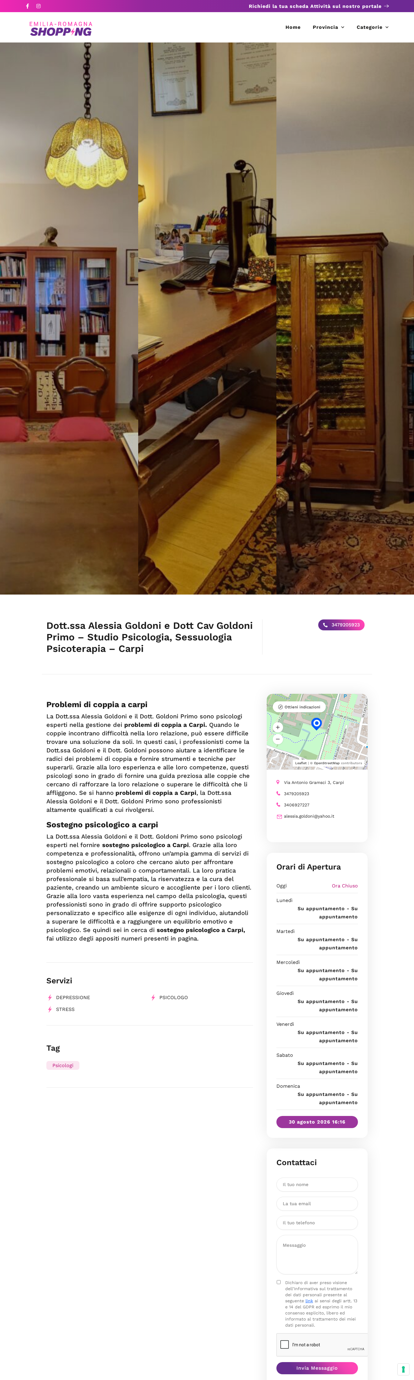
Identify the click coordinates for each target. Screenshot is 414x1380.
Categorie (369, 27)
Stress (65, 1009)
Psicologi (62, 1065)
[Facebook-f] (27, 6)
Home (293, 27)
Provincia (325, 27)
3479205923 (345, 625)
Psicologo (173, 997)
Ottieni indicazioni (302, 707)
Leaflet (301, 763)
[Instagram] (38, 6)
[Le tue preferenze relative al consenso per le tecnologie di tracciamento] (403, 1369)
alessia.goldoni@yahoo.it (309, 816)
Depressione (73, 997)
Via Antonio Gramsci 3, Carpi (314, 782)
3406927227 (296, 804)
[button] (278, 727)
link (309, 1300)
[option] (69, 318)
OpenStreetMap (327, 763)
